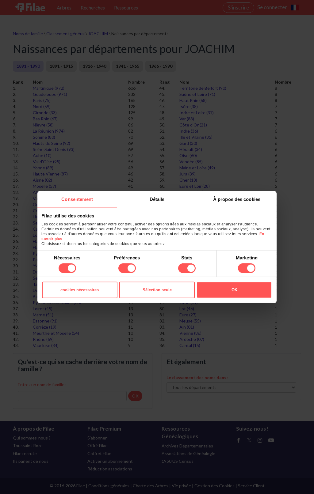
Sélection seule (157, 290)
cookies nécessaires (79, 290)
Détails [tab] (157, 199)
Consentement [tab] (77, 199)
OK (234, 290)
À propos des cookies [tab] (236, 199)
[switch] (127, 268)
